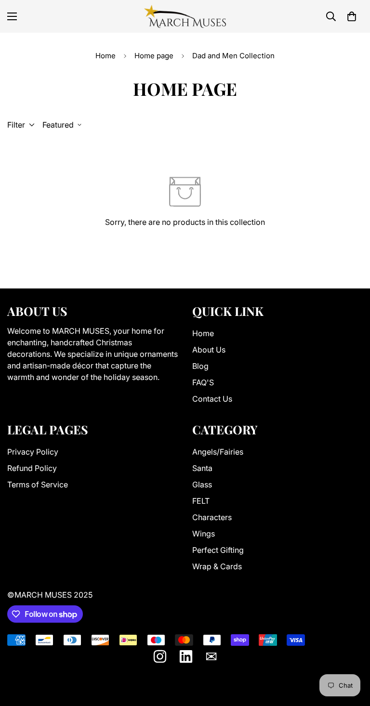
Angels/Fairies (217, 452)
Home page (153, 55)
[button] (352, 16)
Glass (202, 484)
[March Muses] (185, 16)
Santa (202, 468)
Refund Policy (32, 468)
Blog (200, 366)
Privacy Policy (32, 452)
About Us (208, 349)
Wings (203, 533)
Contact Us (212, 399)
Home (105, 55)
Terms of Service (37, 484)
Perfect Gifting (218, 550)
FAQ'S (203, 382)
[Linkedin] (186, 656)
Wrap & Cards (217, 566)
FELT (201, 501)
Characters (212, 517)
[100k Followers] (160, 656)
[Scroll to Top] (351, 653)
